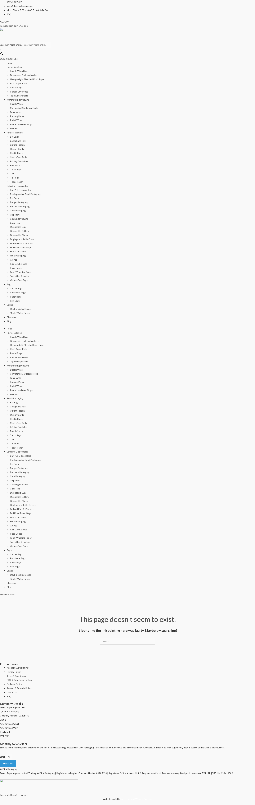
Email (3, 757)
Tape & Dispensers (19, 95)
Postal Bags (16, 87)
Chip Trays (15, 214)
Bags (9, 284)
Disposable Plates (19, 235)
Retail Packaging (15, 132)
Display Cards (17, 149)
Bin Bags (14, 136)
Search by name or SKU (11, 44)
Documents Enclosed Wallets (24, 75)
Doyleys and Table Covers (23, 239)
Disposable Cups (18, 227)
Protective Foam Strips (21, 124)
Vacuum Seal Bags (19, 280)
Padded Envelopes (19, 91)
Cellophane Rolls (18, 140)
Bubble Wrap (16, 104)
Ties (12, 173)
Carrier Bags (16, 288)
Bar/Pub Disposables (20, 190)
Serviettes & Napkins (20, 276)
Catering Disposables (17, 186)
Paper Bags (15, 296)
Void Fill (14, 128)
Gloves (13, 259)
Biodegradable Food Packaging (25, 194)
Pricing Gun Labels (19, 161)
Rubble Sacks (16, 165)
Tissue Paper (16, 181)
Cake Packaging (18, 210)
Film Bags (15, 300)
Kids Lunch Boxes (18, 263)
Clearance (12, 317)
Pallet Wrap (16, 120)
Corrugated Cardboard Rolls (24, 108)
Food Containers (18, 251)
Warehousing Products (18, 99)
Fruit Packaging (18, 255)
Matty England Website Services (136, 799)
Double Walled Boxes (20, 309)
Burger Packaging (19, 202)
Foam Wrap (15, 112)
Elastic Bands (16, 153)
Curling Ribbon (17, 144)
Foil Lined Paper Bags (20, 247)
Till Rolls (14, 177)
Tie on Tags (15, 169)
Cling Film (15, 223)
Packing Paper (17, 116)
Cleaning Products (19, 218)
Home (9, 63)
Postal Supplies (14, 67)
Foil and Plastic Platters (21, 243)
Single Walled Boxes (20, 313)
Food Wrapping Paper (21, 272)
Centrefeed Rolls (18, 157)
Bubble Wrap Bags (19, 71)
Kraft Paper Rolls (18, 83)
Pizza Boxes (16, 268)
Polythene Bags (18, 292)
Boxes (10, 304)
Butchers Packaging (20, 206)
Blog (9, 321)
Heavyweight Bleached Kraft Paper (27, 79)
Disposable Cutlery (19, 231)
